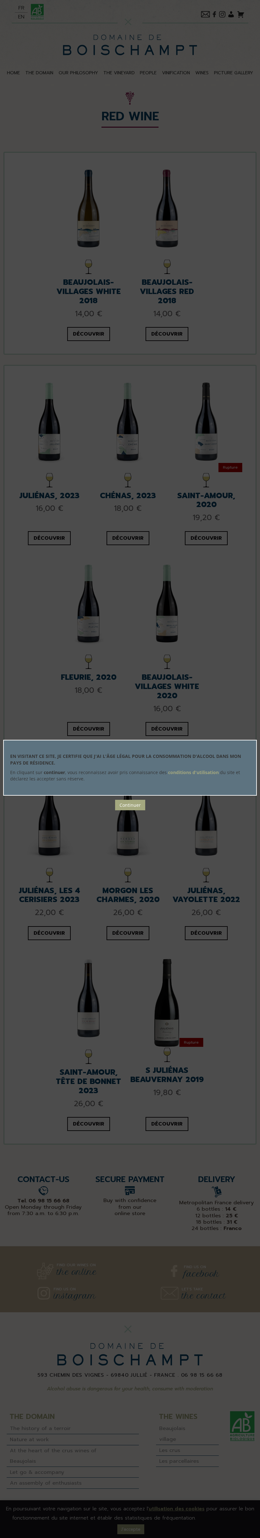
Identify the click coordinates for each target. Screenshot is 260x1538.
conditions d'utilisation (193, 772)
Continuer (130, 805)
